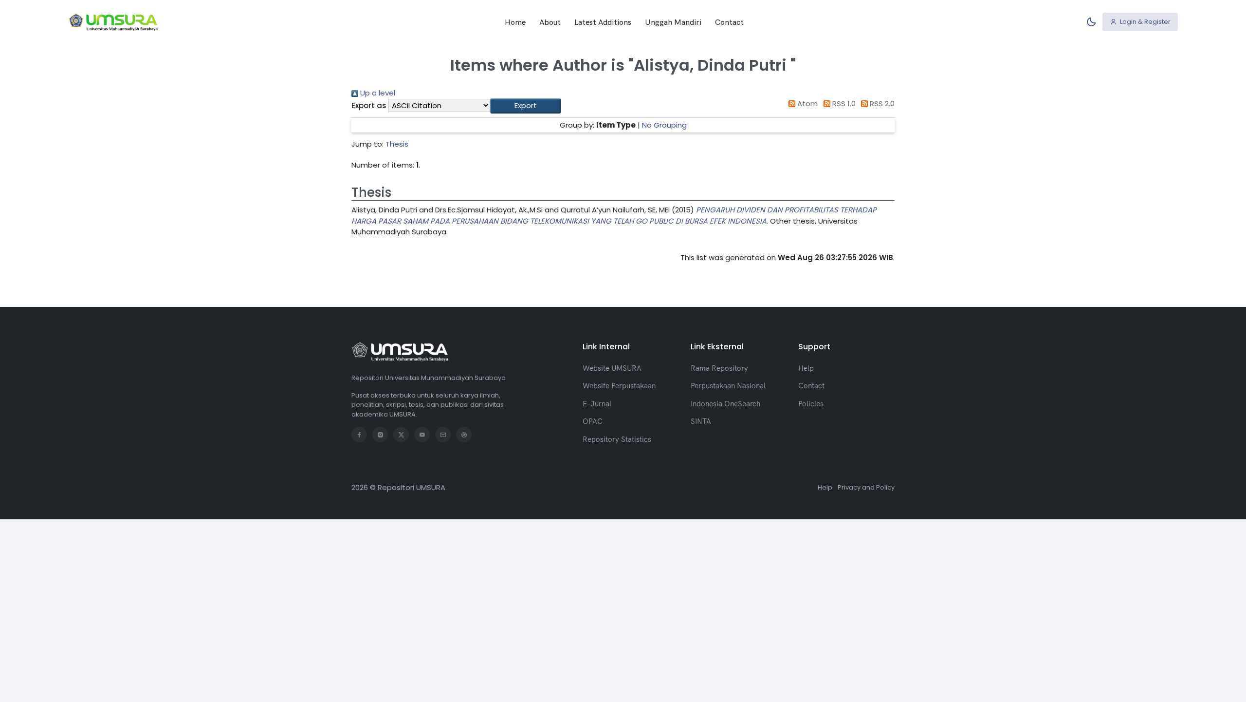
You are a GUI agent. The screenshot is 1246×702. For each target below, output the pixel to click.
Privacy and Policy (866, 487)
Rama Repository (719, 368)
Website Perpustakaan (619, 385)
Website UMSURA (612, 368)
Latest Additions (602, 22)
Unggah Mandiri (673, 22)
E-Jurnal (597, 403)
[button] (525, 106)
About (550, 22)
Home (515, 22)
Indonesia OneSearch (725, 403)
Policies (811, 403)
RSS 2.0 (881, 103)
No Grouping (664, 125)
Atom (806, 103)
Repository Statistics (617, 439)
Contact (729, 22)
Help (806, 368)
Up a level (376, 93)
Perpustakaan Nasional (728, 385)
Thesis (396, 144)
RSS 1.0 (843, 103)
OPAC (593, 421)
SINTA (701, 421)
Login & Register (1144, 21)
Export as (368, 105)
